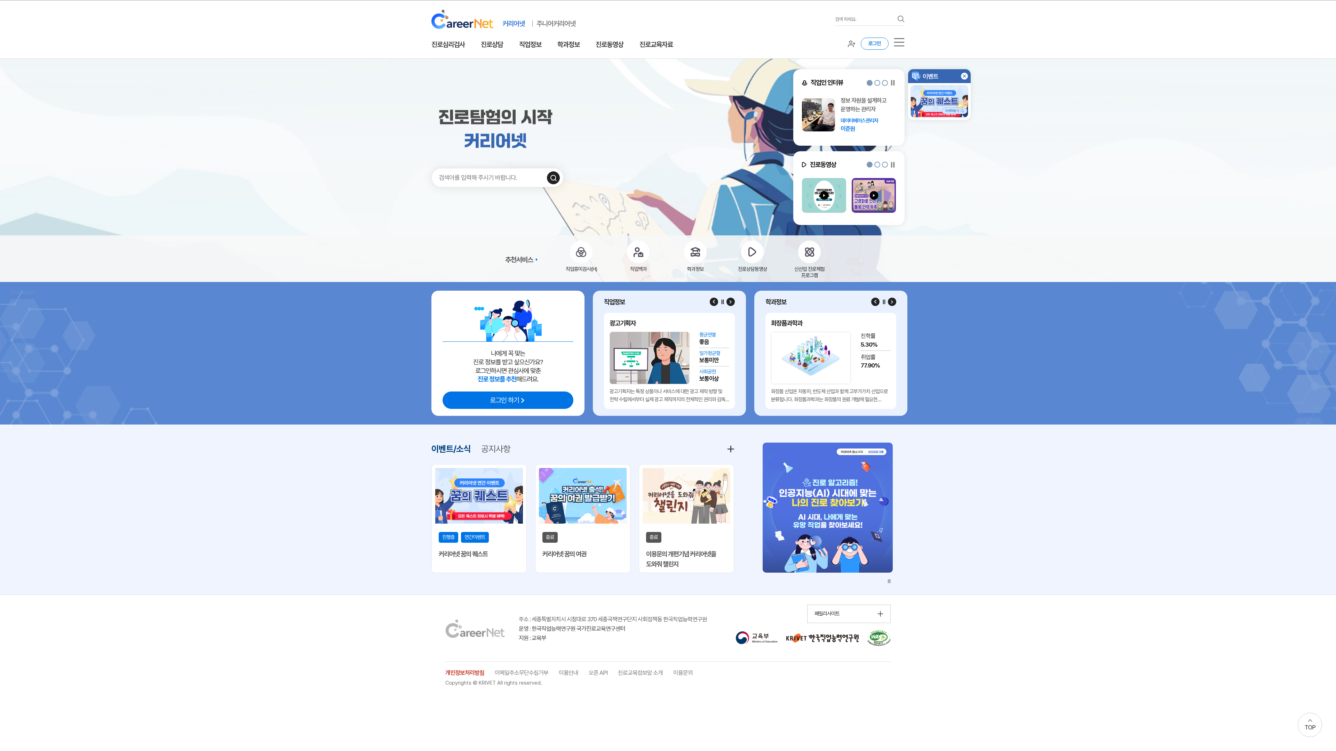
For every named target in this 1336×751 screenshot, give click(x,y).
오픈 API (598, 672)
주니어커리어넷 (555, 23)
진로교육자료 (656, 44)
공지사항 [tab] (495, 449)
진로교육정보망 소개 (640, 672)
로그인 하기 (504, 400)
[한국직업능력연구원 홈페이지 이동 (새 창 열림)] (822, 638)
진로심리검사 (448, 44)
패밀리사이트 (827, 614)
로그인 (874, 43)
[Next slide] (730, 302)
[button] (870, 83)
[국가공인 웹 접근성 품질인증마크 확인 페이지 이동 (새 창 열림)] (879, 638)
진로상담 (492, 44)
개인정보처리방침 (464, 672)
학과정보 (568, 44)
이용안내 (568, 672)
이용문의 (683, 672)
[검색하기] (553, 177)
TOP (1310, 727)
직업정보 (530, 44)
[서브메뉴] (899, 42)
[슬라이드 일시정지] (893, 83)
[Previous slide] (714, 302)
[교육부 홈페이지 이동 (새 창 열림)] (756, 638)
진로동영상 (609, 44)
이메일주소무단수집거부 (521, 672)
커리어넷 (513, 23)
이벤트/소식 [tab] (451, 449)
